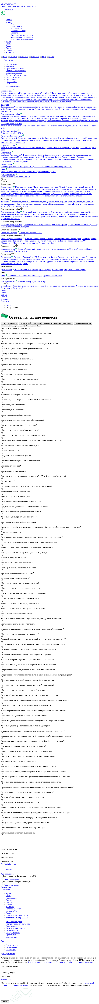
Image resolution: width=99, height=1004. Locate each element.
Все (3, 323)
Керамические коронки (17, 214)
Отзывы (9, 50)
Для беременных (13, 86)
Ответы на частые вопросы (22, 35)
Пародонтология (13, 77)
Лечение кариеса (52, 241)
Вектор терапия (60, 225)
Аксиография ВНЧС (23, 270)
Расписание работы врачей (22, 39)
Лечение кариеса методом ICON (73, 241)
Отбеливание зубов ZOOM (31, 233)
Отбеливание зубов (14, 73)
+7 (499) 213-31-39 (8, 4)
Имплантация (11, 64)
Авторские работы (63, 212)
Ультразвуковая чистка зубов (17, 227)
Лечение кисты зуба (33, 239)
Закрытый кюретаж (26, 249)
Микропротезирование (10, 216)
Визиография (37, 270)
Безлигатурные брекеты (47, 257)
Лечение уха (37, 276)
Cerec (52, 212)
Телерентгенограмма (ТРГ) (75, 270)
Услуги (9, 20)
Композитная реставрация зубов (55, 239)
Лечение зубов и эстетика (16, 75)
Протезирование (12, 926)
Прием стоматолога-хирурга (61, 204)
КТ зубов (47, 270)
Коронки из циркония (37, 214)
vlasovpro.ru (6, 979)
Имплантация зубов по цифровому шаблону (59, 194)
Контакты (10, 52)
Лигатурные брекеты (51, 261)
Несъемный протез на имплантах (36, 212)
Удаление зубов (18, 202)
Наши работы (16, 26)
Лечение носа (26, 276)
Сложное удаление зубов (35, 202)
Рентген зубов (57, 270)
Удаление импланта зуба (18, 206)
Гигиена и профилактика (16, 71)
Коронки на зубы (53, 214)
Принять (5, 1002)
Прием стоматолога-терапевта (25, 243)
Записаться (8, 10)
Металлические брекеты (18, 264)
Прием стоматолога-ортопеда (52, 216)
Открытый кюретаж (77, 249)
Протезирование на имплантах (77, 216)
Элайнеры (18, 257)
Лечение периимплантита (62, 189)
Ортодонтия (11, 79)
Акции (8, 46)
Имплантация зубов (14, 922)
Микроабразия (7, 243)
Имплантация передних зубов (45, 187)
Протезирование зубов (15, 68)
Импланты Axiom (87, 191)
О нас (8, 22)
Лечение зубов (75, 239)
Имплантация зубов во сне (26, 189)
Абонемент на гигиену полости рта (39, 225)
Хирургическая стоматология (18, 924)
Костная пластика (80, 189)
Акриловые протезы (79, 212)
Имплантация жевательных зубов (65, 191)
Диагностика (11, 82)
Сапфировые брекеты (69, 261)
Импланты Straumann (32, 194)
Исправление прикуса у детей (38, 259)
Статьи (9, 48)
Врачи (8, 42)
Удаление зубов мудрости (56, 202)
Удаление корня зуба (76, 202)
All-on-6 (62, 187)
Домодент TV (16, 28)
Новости (14, 33)
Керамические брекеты (60, 259)
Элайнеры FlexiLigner (33, 261)
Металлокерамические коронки (74, 214)
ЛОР (8, 84)
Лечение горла (14, 276)
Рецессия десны (20, 251)
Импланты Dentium (43, 191)
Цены (8, 44)
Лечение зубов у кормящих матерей (32, 281)
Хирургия (10, 66)
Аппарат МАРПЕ (30, 257)
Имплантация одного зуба (12, 194)
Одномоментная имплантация (22, 191)
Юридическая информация (22, 37)
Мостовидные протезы (29, 216)
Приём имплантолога (24, 187)
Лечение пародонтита (60, 249)
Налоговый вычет (18, 31)
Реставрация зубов (46, 243)
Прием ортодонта (78, 259)
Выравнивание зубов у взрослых (71, 257)
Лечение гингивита (42, 249)
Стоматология (12, 323)
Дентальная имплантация (71, 196)
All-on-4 (11, 189)
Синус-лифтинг (44, 189)
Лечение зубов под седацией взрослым (29, 241)
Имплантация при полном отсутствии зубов (42, 196)
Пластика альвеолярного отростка (35, 204)
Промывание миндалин (52, 276)
